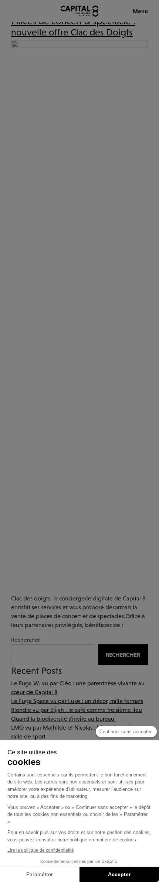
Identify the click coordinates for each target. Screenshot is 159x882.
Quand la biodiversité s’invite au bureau (63, 719)
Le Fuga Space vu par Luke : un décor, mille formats (77, 701)
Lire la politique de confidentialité (40, 850)
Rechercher (25, 640)
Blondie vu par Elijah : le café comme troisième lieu (76, 710)
